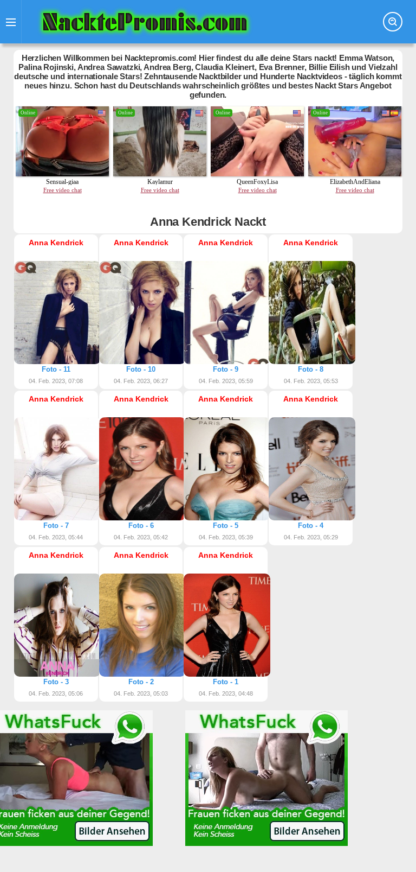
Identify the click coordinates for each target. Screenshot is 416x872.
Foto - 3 (56, 682)
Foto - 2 (141, 682)
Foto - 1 (225, 682)
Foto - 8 (310, 369)
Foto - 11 (56, 369)
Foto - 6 (141, 525)
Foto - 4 (310, 525)
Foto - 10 (140, 369)
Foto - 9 (225, 369)
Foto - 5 (225, 525)
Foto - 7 (56, 525)
